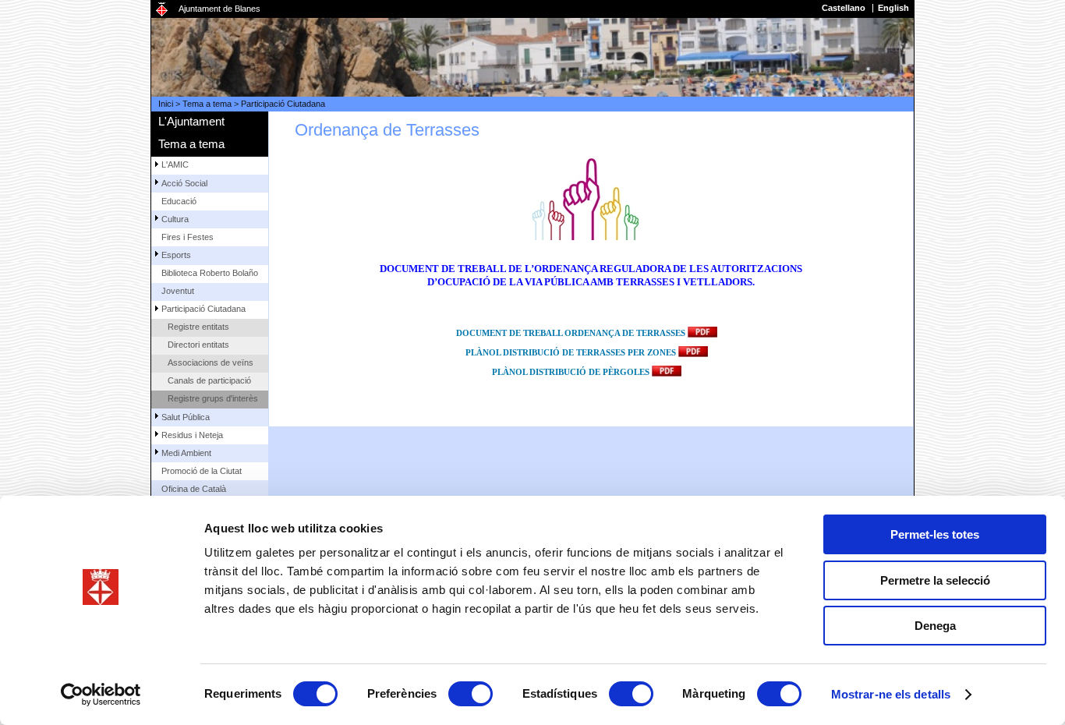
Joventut (177, 290)
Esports (176, 255)
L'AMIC (175, 164)
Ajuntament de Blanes (219, 8)
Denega (935, 625)
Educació (178, 201)
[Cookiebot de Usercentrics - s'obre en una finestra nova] (101, 694)
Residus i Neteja (192, 435)
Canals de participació (209, 380)
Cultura (175, 219)
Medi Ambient (186, 453)
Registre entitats (198, 326)
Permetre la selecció (935, 580)
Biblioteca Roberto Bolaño (209, 273)
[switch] (470, 693)
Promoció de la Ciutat (201, 471)
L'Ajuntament (191, 121)
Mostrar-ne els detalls (890, 694)
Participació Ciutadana (283, 103)
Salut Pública (185, 417)
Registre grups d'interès (213, 398)
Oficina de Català (193, 488)
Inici (165, 103)
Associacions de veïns (210, 362)
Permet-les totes (934, 534)
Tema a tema (207, 103)
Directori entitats (198, 344)
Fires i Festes (187, 237)
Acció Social (184, 183)
